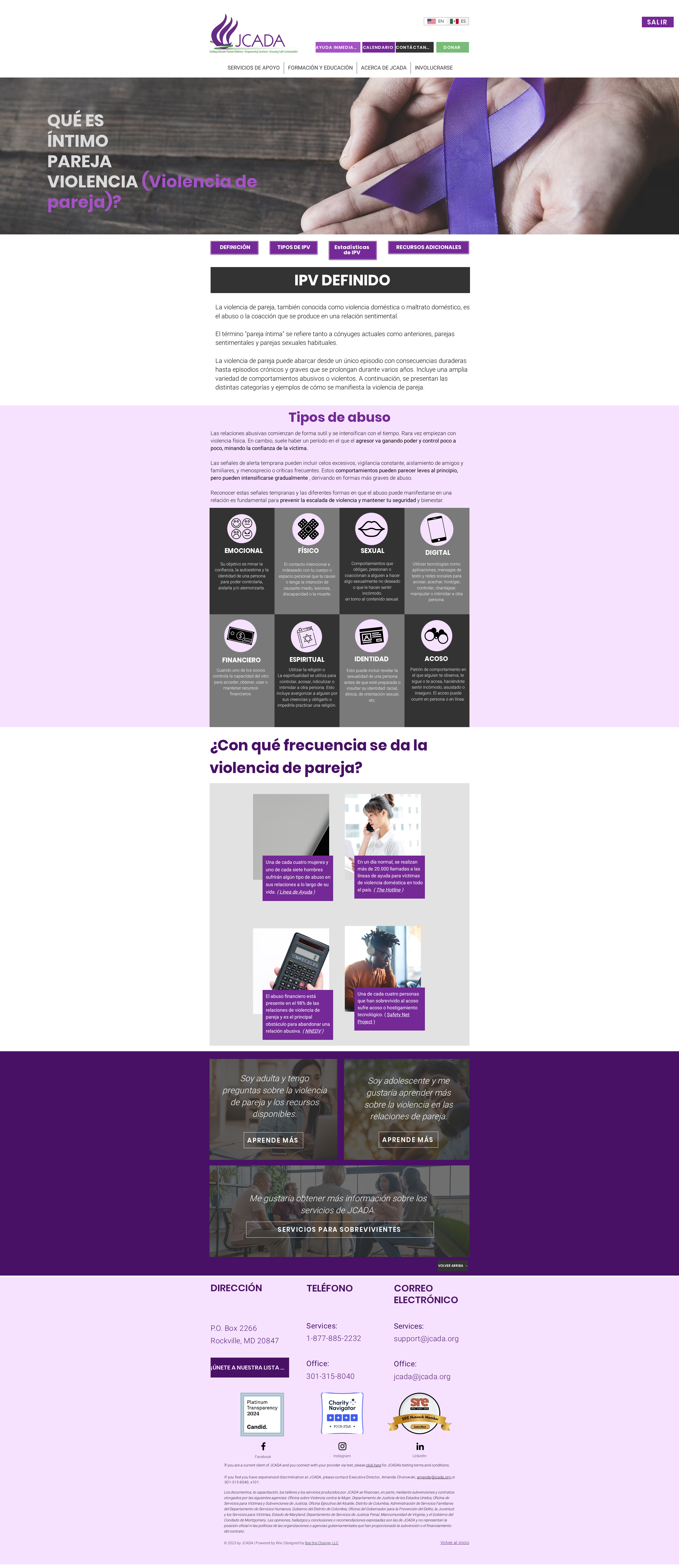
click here (373, 1465)
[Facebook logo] (263, 1446)
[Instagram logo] (342, 1446)
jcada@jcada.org (422, 1376)
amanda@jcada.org (434, 1477)
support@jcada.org (426, 1338)
